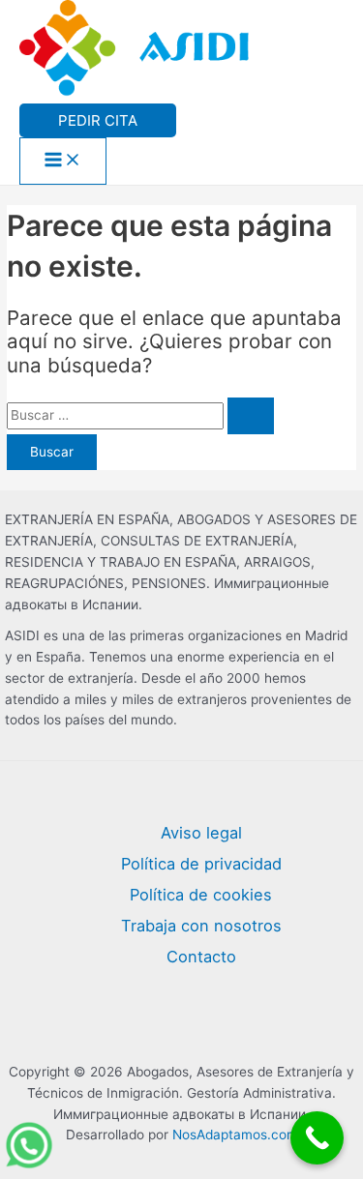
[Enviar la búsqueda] (250, 416)
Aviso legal (201, 832)
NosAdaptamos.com (235, 1134)
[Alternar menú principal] (62, 161)
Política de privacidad (201, 863)
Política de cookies (201, 894)
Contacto (201, 956)
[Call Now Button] (317, 1137)
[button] (97, 120)
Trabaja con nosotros (201, 925)
